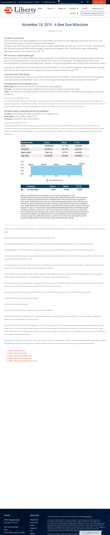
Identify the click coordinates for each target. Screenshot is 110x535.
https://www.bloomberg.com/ (20, 356)
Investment (34, 523)
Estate (32, 525)
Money (32, 534)
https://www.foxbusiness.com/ (20, 358)
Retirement (34, 520)
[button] (40, 8)
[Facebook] (87, 2)
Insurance (33, 528)
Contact (100, 2)
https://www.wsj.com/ (16, 350)
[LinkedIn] (81, 2)
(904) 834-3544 (50, 2)
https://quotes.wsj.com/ (17, 353)
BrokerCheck (87, 516)
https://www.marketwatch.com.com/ (22, 361)
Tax (31, 531)
